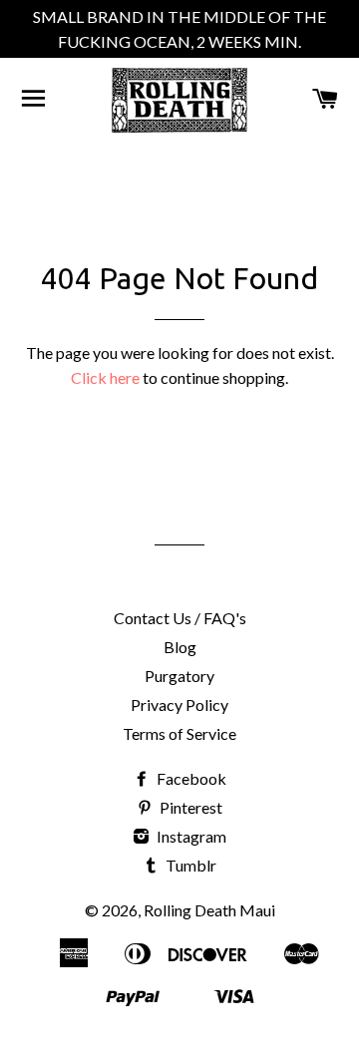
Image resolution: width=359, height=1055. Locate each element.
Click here (105, 377)
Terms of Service (179, 733)
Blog (180, 646)
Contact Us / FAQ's (180, 617)
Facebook (190, 778)
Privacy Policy (179, 704)
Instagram (190, 836)
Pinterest (189, 807)
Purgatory (179, 675)
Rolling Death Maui (209, 909)
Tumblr (189, 865)
